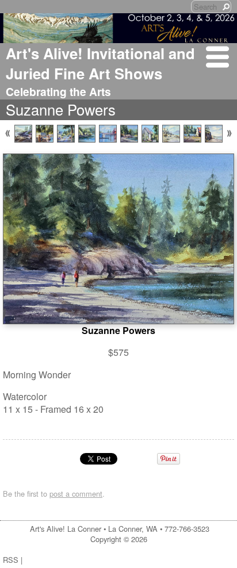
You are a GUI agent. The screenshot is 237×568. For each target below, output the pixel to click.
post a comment (75, 493)
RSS (10, 559)
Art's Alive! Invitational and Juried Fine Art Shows (100, 64)
